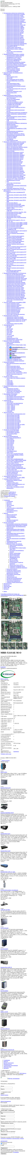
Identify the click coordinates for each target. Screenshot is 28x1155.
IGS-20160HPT (4, 990)
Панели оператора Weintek (13, 311)
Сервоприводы (7, 400)
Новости (6, 513)
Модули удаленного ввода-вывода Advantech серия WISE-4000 (15, 242)
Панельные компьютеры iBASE (15, 161)
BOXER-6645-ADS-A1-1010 (8, 871)
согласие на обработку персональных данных (12, 1138)
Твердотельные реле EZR (13, 416)
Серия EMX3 (10, 383)
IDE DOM (9, 326)
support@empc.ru (13, 494)
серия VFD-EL (10, 443)
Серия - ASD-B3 (11, 408)
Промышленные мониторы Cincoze (16, 291)
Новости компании (11, 517)
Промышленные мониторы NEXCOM (16, 298)
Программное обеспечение (10, 394)
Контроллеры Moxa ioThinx (14, 216)
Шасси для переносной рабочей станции (17, 147)
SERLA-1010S (4, 1011)
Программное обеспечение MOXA (15, 133)
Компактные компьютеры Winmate (15, 44)
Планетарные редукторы (13, 404)
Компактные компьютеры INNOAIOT (16, 22)
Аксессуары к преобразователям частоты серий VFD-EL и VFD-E (15, 454)
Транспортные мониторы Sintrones (15, 297)
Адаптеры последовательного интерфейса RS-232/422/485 (14, 104)
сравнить (9, 668)
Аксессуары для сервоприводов (15, 403)
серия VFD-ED (10, 441)
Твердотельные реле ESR (13, 415)
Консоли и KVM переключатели (15, 274)
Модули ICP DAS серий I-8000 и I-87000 (17, 222)
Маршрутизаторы (11, 124)
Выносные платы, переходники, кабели (17, 372)
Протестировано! (11, 516)
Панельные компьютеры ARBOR (15, 156)
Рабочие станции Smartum (13, 68)
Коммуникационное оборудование (12, 95)
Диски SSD (9, 78)
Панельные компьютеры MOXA (15, 169)
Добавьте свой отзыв (6, 753)
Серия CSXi (10, 382)
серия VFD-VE (10, 447)
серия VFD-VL (10, 448)
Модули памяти (14, 559)
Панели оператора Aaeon (13, 303)
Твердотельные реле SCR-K (14, 421)
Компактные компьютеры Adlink (15, 26)
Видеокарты (10, 343)
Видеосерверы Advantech (13, 432)
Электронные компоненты (10, 476)
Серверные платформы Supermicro (15, 360)
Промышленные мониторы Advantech (16, 279)
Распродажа (7, 585)
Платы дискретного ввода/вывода (15, 368)
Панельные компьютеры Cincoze (15, 159)
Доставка (9, 506)
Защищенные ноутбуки (12, 388)
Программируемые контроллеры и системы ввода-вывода (15, 534)
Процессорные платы (12, 76)
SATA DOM (10, 331)
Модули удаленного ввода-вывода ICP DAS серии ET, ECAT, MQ (16, 247)
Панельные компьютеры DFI (14, 160)
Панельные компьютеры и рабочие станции (15, 141)
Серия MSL (9, 411)
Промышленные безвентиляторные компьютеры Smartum (16, 66)
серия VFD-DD (10, 440)
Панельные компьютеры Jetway (15, 148)
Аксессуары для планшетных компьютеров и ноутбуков (14, 392)
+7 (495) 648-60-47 (5, 490)
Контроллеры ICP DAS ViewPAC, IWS (16, 212)
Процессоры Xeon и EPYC (16, 565)
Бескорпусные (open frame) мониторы (16, 283)
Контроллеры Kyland (12, 214)
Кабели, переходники (15, 553)
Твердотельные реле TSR (13, 428)
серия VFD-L (10, 445)
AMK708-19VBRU (5, 909)
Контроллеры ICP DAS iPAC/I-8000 (16, 205)
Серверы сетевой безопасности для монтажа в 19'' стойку (15, 485)
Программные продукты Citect (14, 398)
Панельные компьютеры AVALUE (15, 188)
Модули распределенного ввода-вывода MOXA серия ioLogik (17, 231)
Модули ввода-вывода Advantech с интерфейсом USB (15, 228)
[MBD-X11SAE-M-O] (12, 641)
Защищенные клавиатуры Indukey (15, 318)
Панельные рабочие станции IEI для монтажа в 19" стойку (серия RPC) (16, 178)
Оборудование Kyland (12, 140)
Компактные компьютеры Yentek (15, 15)
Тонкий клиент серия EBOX (14, 47)
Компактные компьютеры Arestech (15, 21)
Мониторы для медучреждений (15, 286)
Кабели (8, 94)
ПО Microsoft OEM (11, 395)
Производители (8, 583)
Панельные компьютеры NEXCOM (16, 172)
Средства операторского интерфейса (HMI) (15, 302)
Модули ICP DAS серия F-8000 (14, 225)
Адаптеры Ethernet (11, 100)
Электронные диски (9, 325)
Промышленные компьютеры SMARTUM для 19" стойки (14, 57)
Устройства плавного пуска (11, 376)
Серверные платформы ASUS (14, 359)
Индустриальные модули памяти (15, 79)
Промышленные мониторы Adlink (15, 287)
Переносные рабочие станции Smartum (16, 64)
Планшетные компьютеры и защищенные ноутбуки (14, 572)
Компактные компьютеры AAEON (15, 17)
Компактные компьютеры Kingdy (15, 35)
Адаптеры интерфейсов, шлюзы (15, 102)
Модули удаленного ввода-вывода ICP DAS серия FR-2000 (16, 255)
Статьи (8, 518)
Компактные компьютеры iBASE (15, 33)
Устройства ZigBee (11, 137)
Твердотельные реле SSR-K (14, 427)
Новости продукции (12, 514)
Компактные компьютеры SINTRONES (17, 43)
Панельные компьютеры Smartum (15, 63)
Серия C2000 (10, 457)
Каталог (7, 594)
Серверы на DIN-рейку (12, 482)
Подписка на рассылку (12, 520)
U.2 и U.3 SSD (10, 335)
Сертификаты (10, 512)
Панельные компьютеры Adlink (15, 153)
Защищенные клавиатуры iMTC (15, 323)
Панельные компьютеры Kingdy (15, 168)
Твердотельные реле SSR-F (13, 425)
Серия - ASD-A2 (11, 405)
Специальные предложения (11, 1065)
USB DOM (9, 336)
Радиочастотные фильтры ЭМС (15, 471)
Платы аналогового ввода (13, 366)
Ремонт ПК (6, 587)
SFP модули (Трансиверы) (13, 99)
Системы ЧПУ (10, 449)
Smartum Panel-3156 (6, 787)
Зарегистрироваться (6, 1101)
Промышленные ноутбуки (13, 180)
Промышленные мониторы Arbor (15, 289)
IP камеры (9, 435)
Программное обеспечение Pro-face (16, 396)
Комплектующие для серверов (11, 340)
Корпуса (9, 75)
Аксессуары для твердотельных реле (16, 413)
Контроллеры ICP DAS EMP (14, 204)
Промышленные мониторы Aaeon (15, 285)
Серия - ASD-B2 (11, 407)
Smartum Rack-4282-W (6, 967)
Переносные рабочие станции (14, 145)
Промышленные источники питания (16, 86)
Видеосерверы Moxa (12, 433)
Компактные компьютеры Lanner (15, 37)
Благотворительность (12, 510)
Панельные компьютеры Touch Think (16, 175)
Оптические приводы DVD (14, 84)
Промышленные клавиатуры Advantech (17, 319)
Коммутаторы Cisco (12, 121)
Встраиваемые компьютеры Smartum (16, 62)
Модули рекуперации (12, 473)
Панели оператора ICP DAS (14, 309)
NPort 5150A (4, 772)
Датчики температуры (12, 472)
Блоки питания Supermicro (13, 342)
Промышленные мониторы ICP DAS (16, 293)
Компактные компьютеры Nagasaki (15, 39)
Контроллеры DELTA (12, 202)
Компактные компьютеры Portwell (15, 42)
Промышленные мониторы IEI (14, 281)
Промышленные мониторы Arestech (16, 290)
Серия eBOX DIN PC (12, 46)
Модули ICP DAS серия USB (14, 226)
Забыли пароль (4, 1095)
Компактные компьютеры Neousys (15, 41)
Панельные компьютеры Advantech (15, 155)
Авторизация (4, 1141)
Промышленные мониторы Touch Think (17, 278)
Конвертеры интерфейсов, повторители (17, 123)
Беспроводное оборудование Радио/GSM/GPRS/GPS (14, 271)
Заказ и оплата (10, 505)
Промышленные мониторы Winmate (16, 295)
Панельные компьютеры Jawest (14, 167)
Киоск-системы (10, 151)
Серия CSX (9, 380)
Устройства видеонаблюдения (11, 429)
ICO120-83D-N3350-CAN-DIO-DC (9, 890)
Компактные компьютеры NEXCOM (16, 25)
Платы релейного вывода (13, 370)
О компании (7, 500)
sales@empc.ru (11, 493)
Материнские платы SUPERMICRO (15, 557)
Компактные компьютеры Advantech (16, 19)
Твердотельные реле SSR (13, 423)
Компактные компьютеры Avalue (15, 30)
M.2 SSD (9, 327)
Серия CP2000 (10, 456)
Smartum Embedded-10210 (7, 812)
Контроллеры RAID (15, 554)
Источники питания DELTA (14, 437)
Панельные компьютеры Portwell (15, 173)
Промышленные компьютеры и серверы (14, 54)
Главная (3, 594)
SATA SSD (9, 332)
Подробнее (16, 1152)
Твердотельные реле (9, 412)
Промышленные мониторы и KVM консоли (15, 273)
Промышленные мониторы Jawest (15, 277)
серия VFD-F (10, 444)
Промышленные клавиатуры (11, 315)
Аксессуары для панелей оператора (16, 314)
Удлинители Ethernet (12, 136)
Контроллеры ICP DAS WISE (14, 213)
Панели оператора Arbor (13, 306)
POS (8, 181)
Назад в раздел (4, 678)
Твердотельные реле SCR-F (14, 420)
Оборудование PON (12, 127)
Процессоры (10, 87)
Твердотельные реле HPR (13, 417)
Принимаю (3, 1153)
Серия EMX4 (10, 384)
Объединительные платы (13, 83)
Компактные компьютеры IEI (14, 34)
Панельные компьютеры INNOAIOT (16, 165)
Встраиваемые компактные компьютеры (14, 13)
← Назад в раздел (5, 760)
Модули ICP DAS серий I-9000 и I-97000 (17, 224)
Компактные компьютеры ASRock (15, 29)
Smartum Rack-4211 (5, 833)
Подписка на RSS (11, 521)
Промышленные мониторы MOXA (15, 294)
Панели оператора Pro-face (13, 310)
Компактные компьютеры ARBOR (15, 27)
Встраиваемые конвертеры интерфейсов (17, 112)
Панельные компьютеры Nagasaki (15, 171)
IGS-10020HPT (4, 949)
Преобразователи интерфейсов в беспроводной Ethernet (15, 132)
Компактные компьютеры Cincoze (15, 31)
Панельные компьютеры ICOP (14, 163)
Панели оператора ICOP (13, 313)
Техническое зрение (12, 451)
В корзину (3, 667)
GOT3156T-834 (4, 928)
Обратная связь (7, 586)
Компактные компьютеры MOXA (15, 38)
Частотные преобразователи (11, 436)
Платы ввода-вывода (9, 362)
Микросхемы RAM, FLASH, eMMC (16, 477)
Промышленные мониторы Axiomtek (16, 275)
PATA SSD (9, 330)
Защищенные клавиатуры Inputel (15, 317)
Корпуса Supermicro (15, 555)
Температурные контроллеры (14, 474)
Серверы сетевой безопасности (11, 478)
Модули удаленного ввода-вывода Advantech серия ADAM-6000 (15, 239)
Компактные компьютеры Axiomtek (16, 14)
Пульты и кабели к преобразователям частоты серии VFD (16, 469)
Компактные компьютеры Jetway (15, 18)
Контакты (9, 502)
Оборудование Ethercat (12, 125)
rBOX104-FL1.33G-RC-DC (7, 1049)
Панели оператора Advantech (14, 305)
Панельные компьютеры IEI (14, 164)
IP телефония (10, 139)
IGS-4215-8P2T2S (5, 1028)
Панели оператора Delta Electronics (15, 307)
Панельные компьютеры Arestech (15, 157)
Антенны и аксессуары (12, 106)
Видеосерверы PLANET (13, 431)
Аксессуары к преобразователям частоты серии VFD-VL (15, 462)
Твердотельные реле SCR (13, 419)
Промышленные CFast (12, 338)
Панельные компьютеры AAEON (15, 152)
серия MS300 (10, 401)
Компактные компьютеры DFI (14, 23)
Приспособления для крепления (15, 467)
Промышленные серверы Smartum (15, 55)
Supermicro (16, 751)
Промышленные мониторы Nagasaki (16, 282)
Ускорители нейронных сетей (14, 91)
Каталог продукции (9, 522)
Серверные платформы (12, 71)
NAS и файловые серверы (13, 70)
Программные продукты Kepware (15, 399)
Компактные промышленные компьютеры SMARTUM (14, 60)
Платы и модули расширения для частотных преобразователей (15, 465)
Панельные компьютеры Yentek (15, 144)
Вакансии (9, 504)
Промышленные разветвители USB (16, 135)
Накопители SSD (14, 561)
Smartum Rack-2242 (5, 851)
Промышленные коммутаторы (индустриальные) (14, 97)
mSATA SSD (10, 329)
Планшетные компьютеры (13, 390)
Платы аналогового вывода (14, 367)
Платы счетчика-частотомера (14, 371)
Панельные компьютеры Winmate (15, 176)
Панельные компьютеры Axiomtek (15, 143)
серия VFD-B (10, 439)
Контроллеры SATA (12, 92)
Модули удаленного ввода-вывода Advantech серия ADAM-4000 (15, 236)
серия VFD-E (10, 452)
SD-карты (9, 334)
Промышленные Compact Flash (14, 339)
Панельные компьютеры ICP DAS (15, 149)
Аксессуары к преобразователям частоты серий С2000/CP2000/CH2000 (16, 459)
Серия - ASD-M (11, 409)
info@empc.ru (12, 492)
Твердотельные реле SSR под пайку (16, 424)
